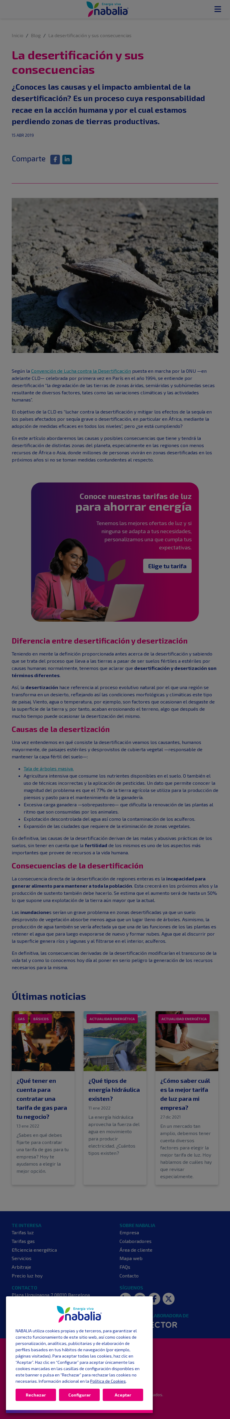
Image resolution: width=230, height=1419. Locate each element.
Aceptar (123, 1394)
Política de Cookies (108, 1381)
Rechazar (36, 1394)
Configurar (79, 1394)
